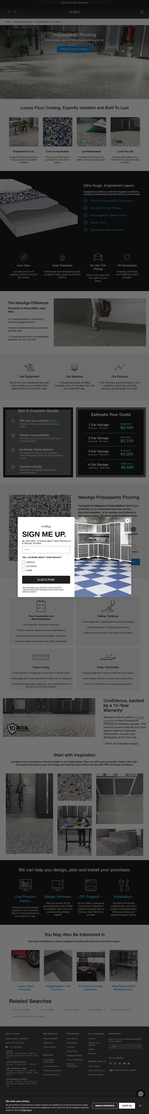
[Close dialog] (127, 520)
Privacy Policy (26, 1110)
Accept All (127, 1105)
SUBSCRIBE (46, 579)
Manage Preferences (105, 1105)
